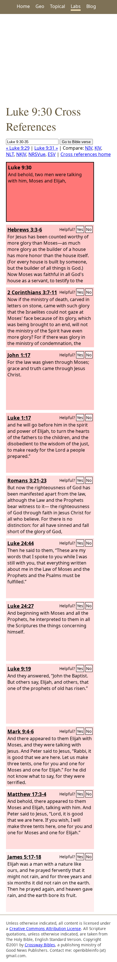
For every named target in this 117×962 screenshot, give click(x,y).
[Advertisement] (58, 58)
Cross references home (85, 154)
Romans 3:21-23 (27, 480)
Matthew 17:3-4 (26, 794)
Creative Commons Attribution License (45, 928)
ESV (52, 154)
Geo (39, 6)
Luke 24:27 (20, 605)
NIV (88, 148)
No (89, 229)
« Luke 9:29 (18, 148)
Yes (80, 229)
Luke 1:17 (19, 417)
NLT (10, 154)
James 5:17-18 (24, 856)
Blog (91, 6)
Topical (57, 6)
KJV (98, 148)
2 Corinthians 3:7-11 (32, 292)
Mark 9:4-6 (20, 731)
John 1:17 (18, 355)
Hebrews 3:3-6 (24, 229)
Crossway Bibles (40, 944)
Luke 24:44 (20, 543)
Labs (76, 6)
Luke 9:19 (19, 668)
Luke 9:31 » (46, 148)
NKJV (21, 154)
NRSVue (36, 154)
